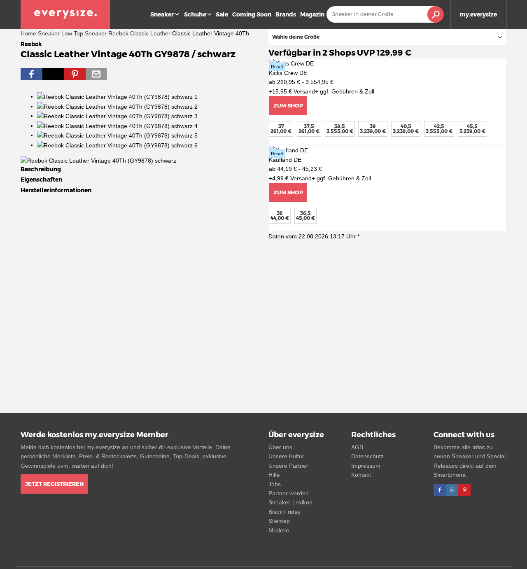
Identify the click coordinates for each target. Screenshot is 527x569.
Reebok (118, 33)
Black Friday (284, 511)
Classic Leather (150, 33)
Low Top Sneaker (84, 33)
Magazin (312, 14)
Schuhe (195, 14)
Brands (285, 14)
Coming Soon (251, 14)
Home (28, 33)
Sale (222, 14)
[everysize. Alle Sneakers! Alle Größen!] (65, 14)
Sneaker (162, 14)
